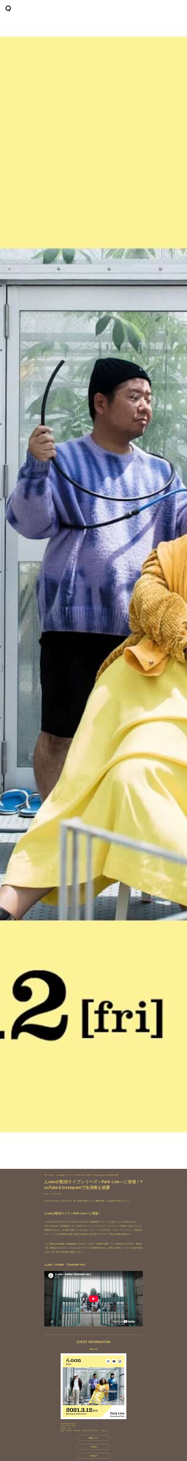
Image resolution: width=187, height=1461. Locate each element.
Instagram (93, 1456)
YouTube (93, 1447)
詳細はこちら (93, 1438)
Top (45, 1175)
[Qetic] (8, 8)
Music (51, 1175)
